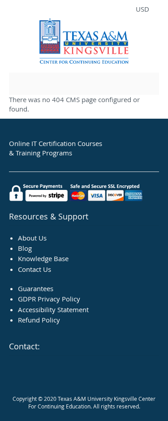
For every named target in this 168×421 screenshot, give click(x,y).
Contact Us (34, 269)
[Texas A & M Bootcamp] (84, 42)
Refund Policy (39, 319)
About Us (32, 237)
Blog (25, 248)
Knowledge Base (43, 258)
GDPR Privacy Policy (49, 298)
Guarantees (35, 288)
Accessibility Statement (53, 309)
